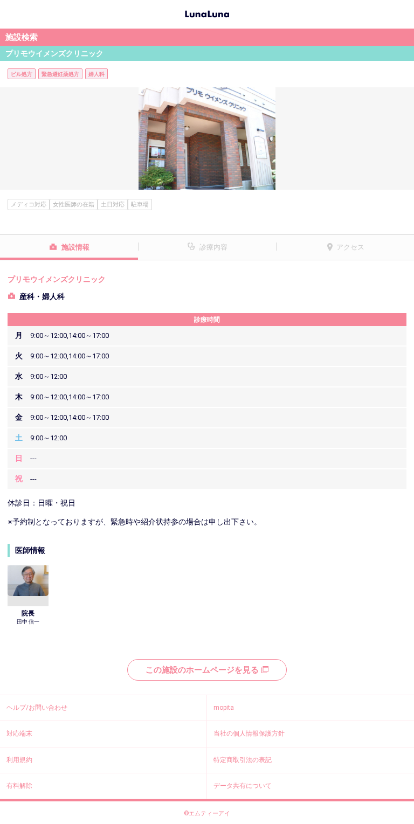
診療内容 (213, 247)
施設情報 (75, 247)
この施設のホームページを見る (202, 670)
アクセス (350, 247)
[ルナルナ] (207, 13)
